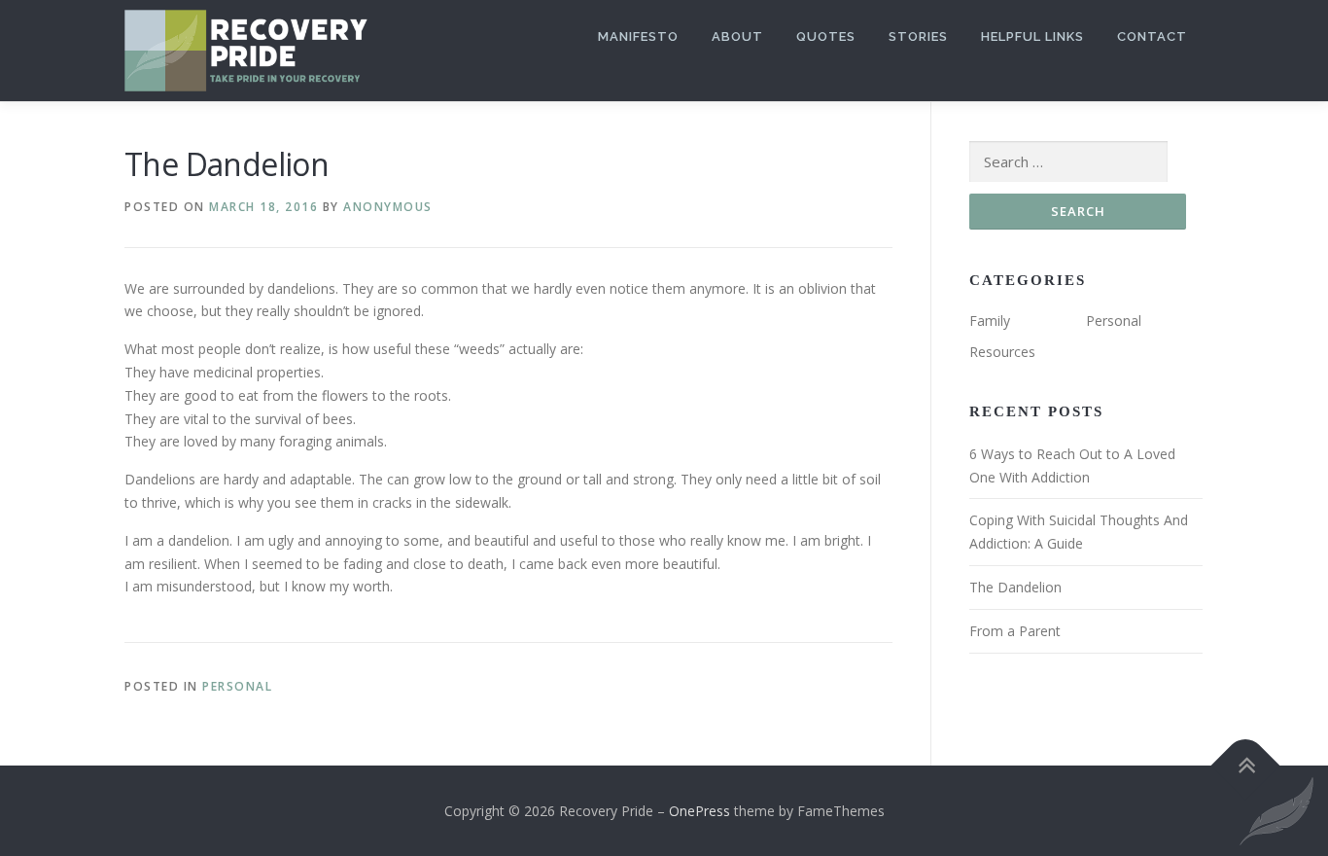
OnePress (699, 811)
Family (989, 320)
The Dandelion (1015, 587)
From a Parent (1015, 631)
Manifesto (638, 36)
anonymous (388, 206)
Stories (918, 36)
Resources (1002, 351)
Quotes (826, 36)
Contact (1152, 36)
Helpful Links (1032, 36)
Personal (237, 686)
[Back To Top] (1245, 765)
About (737, 36)
